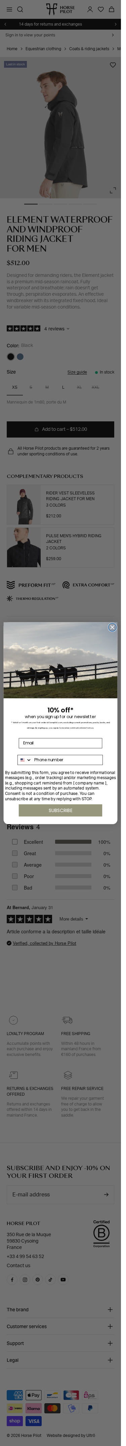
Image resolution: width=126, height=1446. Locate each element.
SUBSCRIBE (61, 810)
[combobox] (25, 760)
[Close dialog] (112, 627)
